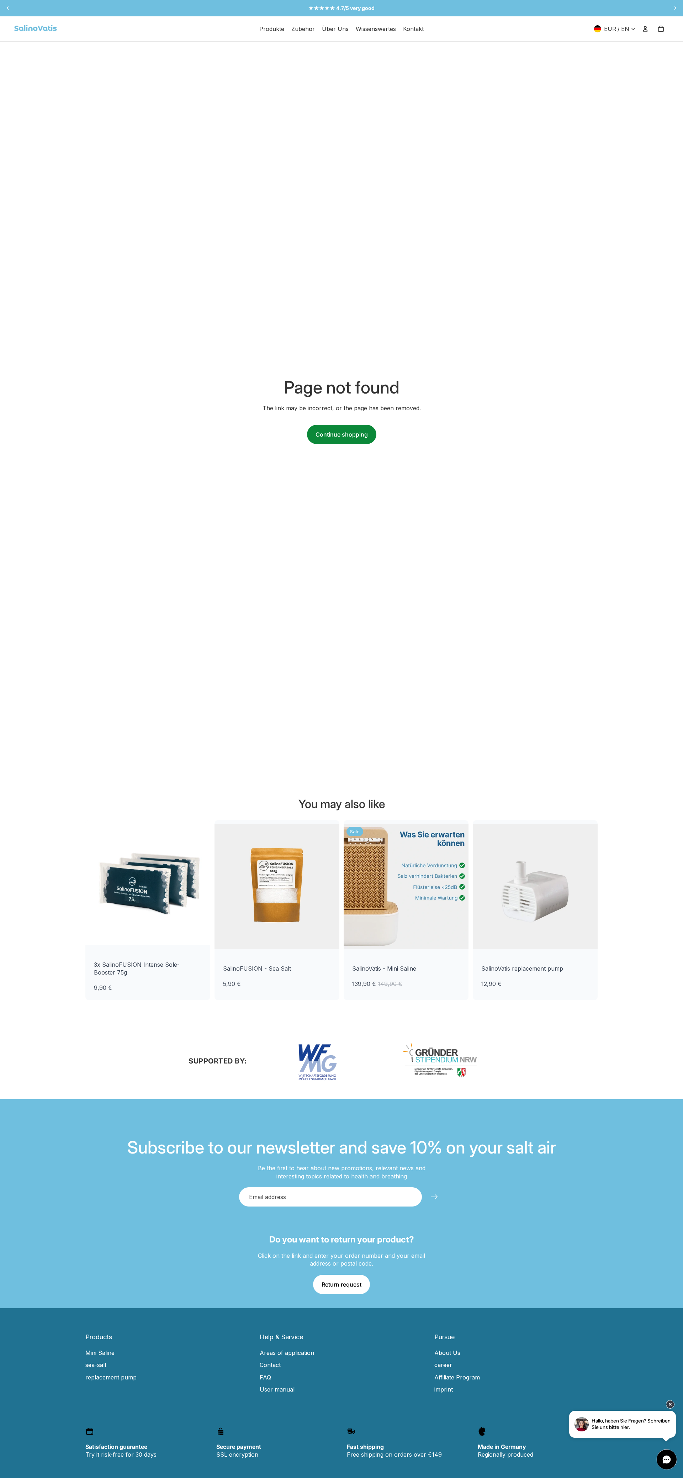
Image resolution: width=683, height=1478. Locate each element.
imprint (443, 1389)
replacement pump (111, 1377)
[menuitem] (271, 29)
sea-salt (95, 1364)
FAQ (265, 1377)
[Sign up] (434, 1197)
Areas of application (287, 1352)
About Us (447, 1352)
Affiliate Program (457, 1377)
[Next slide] (675, 8)
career (443, 1364)
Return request (341, 1284)
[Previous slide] (8, 8)
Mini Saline (100, 1352)
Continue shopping (342, 434)
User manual (277, 1389)
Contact (270, 1364)
